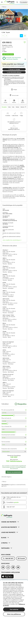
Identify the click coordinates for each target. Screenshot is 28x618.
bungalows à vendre (14, 484)
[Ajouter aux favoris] (25, 42)
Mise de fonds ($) (6, 418)
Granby (23, 484)
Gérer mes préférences (14, 614)
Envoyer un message (15, 69)
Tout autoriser (14, 609)
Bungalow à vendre (7, 45)
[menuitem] (14, 521)
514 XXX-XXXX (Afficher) (14, 72)
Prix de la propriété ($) (7, 410)
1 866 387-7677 (9, 558)
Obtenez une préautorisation (14, 472)
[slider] (14, 415)
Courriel (22, 558)
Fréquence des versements (9, 448)
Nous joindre (5, 554)
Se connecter (23, 2)
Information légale (5, 476)
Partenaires (5, 548)
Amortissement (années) (8, 434)
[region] (14, 599)
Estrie (4, 486)
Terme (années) (5, 441)
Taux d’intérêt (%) (6, 426)
